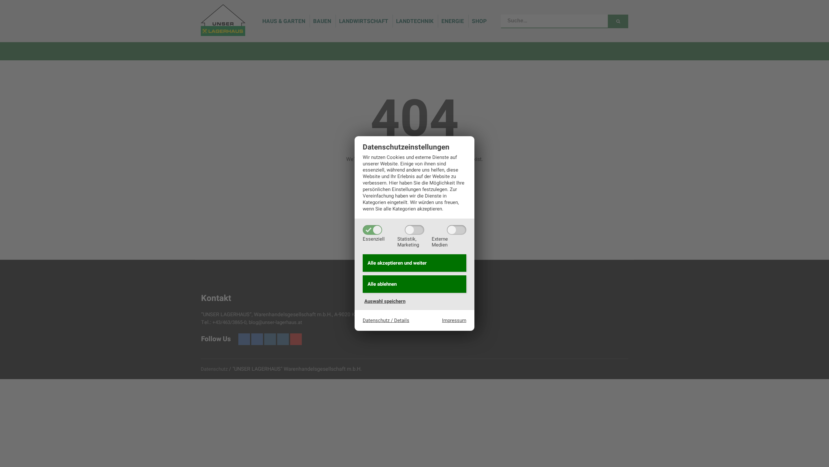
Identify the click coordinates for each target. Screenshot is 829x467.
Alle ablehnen (382, 284)
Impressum (454, 320)
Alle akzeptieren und (397, 263)
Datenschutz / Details (386, 320)
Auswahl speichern (384, 301)
